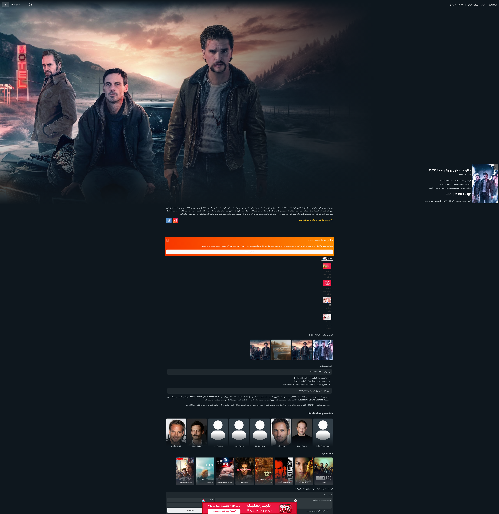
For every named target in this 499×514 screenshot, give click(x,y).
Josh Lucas (433, 188)
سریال (476, 4)
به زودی (453, 4)
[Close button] (295, 500)
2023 (445, 201)
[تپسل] (203, 500)
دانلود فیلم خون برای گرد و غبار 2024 (450, 170)
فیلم (483, 4)
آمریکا (451, 201)
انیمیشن (468, 4)
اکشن (469, 201)
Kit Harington (444, 188)
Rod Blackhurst (446, 181)
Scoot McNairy (454, 188)
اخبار (460, 4)
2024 (301, 390)
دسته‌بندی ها (15, 4)
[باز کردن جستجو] (30, 4)
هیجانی (458, 201)
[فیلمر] (492, 4)
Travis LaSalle (459, 181)
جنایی (464, 201)
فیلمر (331, 488)
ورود (5, 4)
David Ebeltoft (445, 184)
